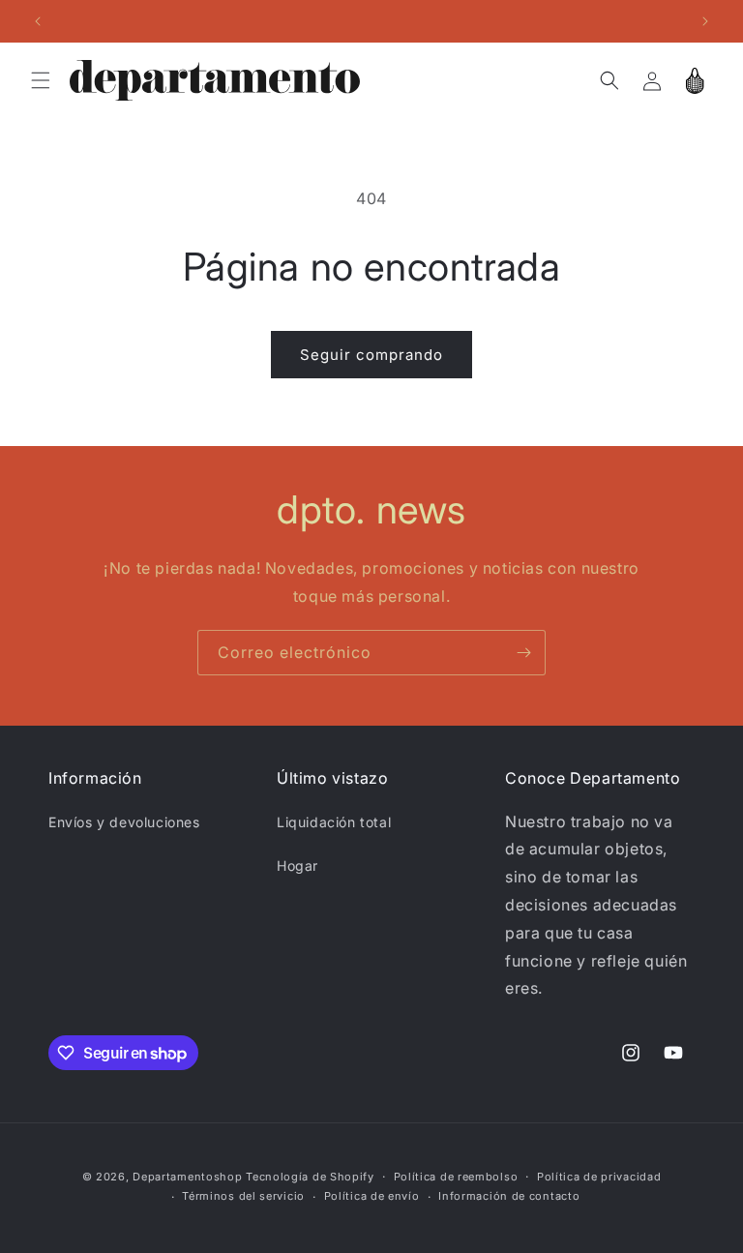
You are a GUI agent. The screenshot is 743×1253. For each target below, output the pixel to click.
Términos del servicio (243, 1196)
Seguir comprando (371, 354)
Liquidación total (334, 822)
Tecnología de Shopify (310, 1176)
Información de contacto (509, 1196)
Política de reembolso (456, 1176)
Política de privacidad (599, 1176)
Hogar (297, 865)
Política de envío (372, 1196)
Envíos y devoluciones (124, 822)
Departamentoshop (187, 1176)
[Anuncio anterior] (37, 21)
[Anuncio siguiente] (705, 21)
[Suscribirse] (523, 652)
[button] (40, 80)
